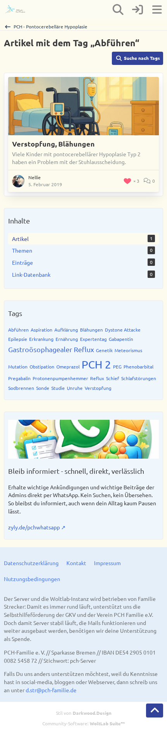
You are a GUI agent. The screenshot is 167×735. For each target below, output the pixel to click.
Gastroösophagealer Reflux (51, 349)
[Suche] (118, 9)
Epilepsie (17, 339)
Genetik (104, 350)
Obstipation (42, 366)
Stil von (83, 713)
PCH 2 (96, 364)
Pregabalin (19, 378)
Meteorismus (128, 350)
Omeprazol (68, 366)
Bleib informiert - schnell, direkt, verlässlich (76, 471)
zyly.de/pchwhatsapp (34, 527)
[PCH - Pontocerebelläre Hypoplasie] (18, 9)
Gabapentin (121, 339)
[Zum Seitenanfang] (154, 711)
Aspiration (41, 329)
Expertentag (93, 339)
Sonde (42, 388)
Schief (112, 378)
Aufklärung (66, 329)
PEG (117, 366)
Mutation (18, 366)
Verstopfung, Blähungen (53, 143)
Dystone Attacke (123, 329)
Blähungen (91, 329)
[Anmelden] (137, 9)
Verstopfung (98, 388)
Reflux (97, 378)
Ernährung (67, 339)
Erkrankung (41, 339)
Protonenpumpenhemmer (60, 378)
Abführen (18, 329)
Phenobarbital (138, 366)
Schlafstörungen (138, 378)
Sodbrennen (21, 388)
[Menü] (157, 9)
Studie (58, 388)
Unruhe (75, 388)
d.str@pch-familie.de (51, 689)
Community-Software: (83, 723)
